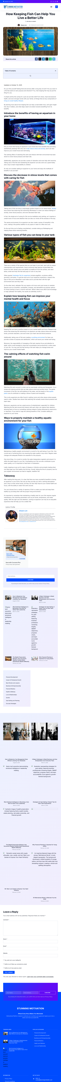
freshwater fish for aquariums (21, 275)
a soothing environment (38, 337)
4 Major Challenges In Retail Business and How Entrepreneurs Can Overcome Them (47, 598)
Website (5, 953)
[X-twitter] (53, 1)
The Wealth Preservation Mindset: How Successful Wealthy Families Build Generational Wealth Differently (21, 659)
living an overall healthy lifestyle (13, 101)
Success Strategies (11, 703)
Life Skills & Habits (31, 21)
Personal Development (12, 677)
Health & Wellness (10, 691)
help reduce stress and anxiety (36, 148)
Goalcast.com (33, 521)
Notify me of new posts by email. (13, 968)
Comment (6, 919)
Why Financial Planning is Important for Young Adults (46, 657)
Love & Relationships (11, 694)
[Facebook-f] (51, 1)
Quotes (8, 697)
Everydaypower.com (23, 521)
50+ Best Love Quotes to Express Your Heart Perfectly (16, 889)
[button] (51, 6)
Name (5, 939)
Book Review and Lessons (13, 683)
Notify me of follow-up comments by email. (16, 964)
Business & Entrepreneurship (13, 686)
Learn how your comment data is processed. (40, 976)
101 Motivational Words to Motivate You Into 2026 (44, 898)
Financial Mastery (10, 688)
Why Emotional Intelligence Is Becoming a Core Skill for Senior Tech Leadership (20, 608)
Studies (54, 208)
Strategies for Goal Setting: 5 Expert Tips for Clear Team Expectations (46, 608)
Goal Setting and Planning (12, 700)
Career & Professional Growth (13, 680)
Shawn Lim (23, 511)
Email (5, 946)
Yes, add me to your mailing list (12, 960)
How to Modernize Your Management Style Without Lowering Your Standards (20, 598)
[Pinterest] (57, 1)
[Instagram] (55, 1)
